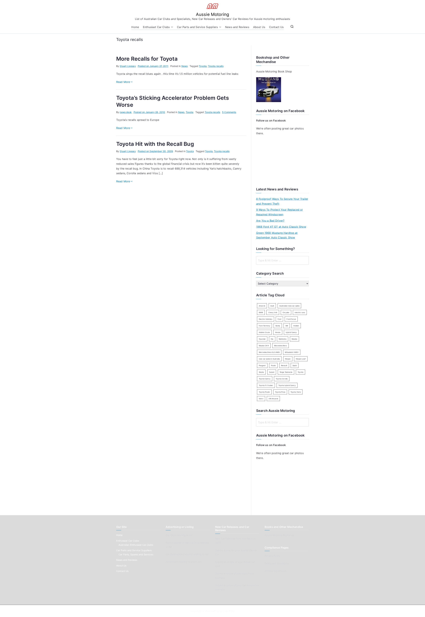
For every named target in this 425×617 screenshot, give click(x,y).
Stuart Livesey (128, 66)
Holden (296, 326)
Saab (295, 365)
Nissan (288, 359)
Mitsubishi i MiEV (291, 352)
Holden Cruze (264, 332)
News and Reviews (237, 27)
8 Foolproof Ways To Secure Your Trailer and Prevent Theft (282, 201)
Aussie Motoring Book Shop (274, 71)
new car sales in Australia (269, 359)
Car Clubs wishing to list (179, 535)
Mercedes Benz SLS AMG (269, 352)
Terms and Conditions (277, 563)
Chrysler (286, 312)
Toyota (203, 66)
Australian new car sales (289, 306)
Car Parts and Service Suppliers (197, 27)
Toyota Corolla (282, 379)
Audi (272, 306)
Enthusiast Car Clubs (156, 27)
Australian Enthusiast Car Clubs (136, 544)
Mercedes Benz (280, 346)
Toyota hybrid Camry (287, 385)
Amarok (262, 306)
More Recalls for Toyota (147, 59)
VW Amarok (273, 399)
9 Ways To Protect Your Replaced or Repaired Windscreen (279, 212)
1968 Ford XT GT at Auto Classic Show (281, 226)
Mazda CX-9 (264, 346)
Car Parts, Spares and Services (136, 554)
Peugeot (262, 365)
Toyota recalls (215, 66)
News (184, 66)
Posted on (153, 66)
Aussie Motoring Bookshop (279, 535)
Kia (272, 339)
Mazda (294, 339)
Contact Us (276, 27)
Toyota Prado (264, 392)
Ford (279, 319)
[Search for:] (282, 260)
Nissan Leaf (301, 359)
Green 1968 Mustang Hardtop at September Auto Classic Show (277, 235)
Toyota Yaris (296, 392)
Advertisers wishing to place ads (184, 561)
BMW (261, 312)
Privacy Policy (272, 555)
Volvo (261, 399)
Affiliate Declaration (275, 570)
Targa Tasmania (286, 372)
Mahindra (282, 339)
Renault (284, 365)
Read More (123, 82)
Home (135, 27)
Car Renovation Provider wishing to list (187, 554)
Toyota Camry (264, 379)
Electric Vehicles (265, 319)
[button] (171, 27)
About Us (259, 27)
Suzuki (271, 372)
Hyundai (262, 339)
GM (286, 326)
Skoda (261, 372)
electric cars (300, 312)
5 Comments (229, 112)
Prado (273, 365)
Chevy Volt (272, 312)
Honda (277, 332)
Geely (277, 326)
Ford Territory (264, 326)
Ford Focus (291, 319)
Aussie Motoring (212, 14)
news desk (125, 112)
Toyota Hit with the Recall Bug (155, 144)
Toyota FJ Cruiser (266, 385)
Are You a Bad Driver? (270, 220)
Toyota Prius (280, 392)
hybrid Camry (291, 332)
